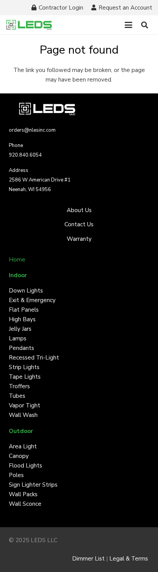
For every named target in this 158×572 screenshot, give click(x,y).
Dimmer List (88, 558)
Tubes (17, 396)
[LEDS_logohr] (29, 25)
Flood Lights (25, 465)
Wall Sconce (25, 504)
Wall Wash (23, 415)
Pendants (21, 348)
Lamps (17, 338)
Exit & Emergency (32, 300)
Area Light (23, 446)
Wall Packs (23, 494)
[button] (128, 25)
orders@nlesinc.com (32, 130)
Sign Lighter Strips (33, 485)
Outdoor (21, 431)
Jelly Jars (20, 329)
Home (17, 259)
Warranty (79, 239)
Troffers (19, 386)
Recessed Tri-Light (34, 357)
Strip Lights (24, 367)
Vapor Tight (24, 405)
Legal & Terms (129, 558)
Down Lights (26, 290)
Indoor (18, 275)
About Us (79, 210)
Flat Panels (24, 310)
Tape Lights (25, 377)
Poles (16, 475)
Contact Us (79, 224)
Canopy (19, 456)
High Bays (22, 319)
